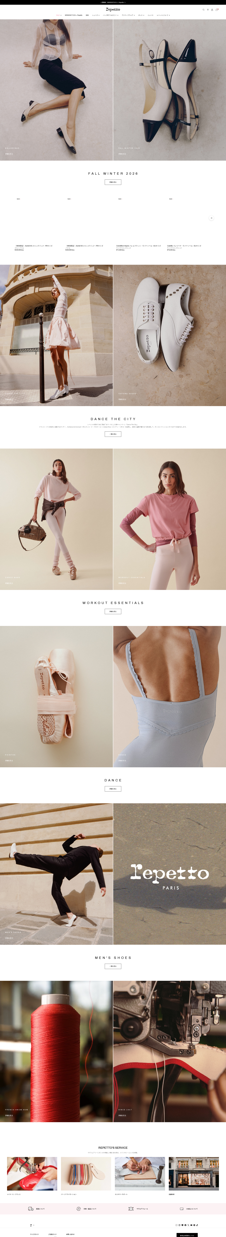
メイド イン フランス (13, 1205)
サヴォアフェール (142, 1220)
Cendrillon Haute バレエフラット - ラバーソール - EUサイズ (138, 257)
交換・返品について (90, 1220)
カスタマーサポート (121, 1205)
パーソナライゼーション (69, 1205)
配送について (40, 1220)
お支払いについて (192, 1220)
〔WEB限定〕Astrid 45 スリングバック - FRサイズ (33, 257)
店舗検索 (171, 1205)
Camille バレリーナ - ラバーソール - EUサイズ (184, 257)
